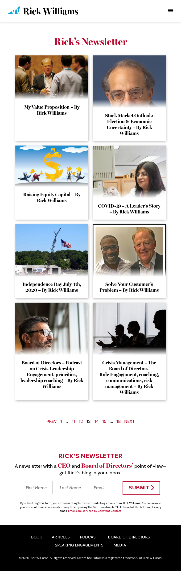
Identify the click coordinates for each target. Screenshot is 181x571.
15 (104, 421)
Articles (61, 537)
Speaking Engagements (79, 545)
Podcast (89, 537)
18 (118, 421)
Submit (138, 488)
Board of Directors (129, 537)
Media (120, 545)
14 (97, 421)
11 (73, 421)
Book (36, 537)
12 (81, 421)
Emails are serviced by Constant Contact (94, 511)
